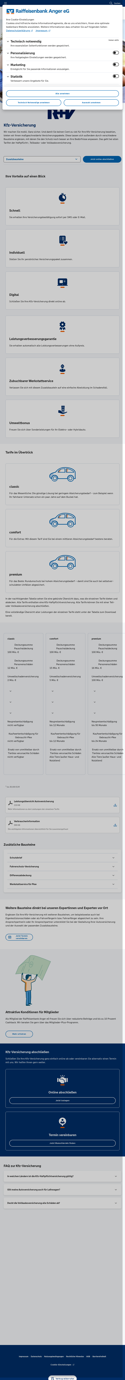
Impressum (41, 30)
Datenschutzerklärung (18, 30)
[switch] (116, 53)
